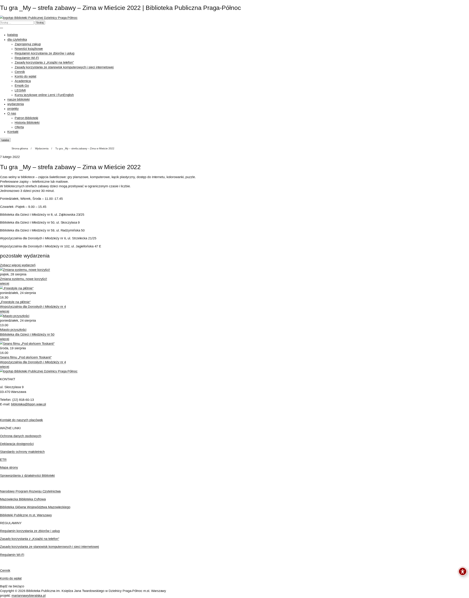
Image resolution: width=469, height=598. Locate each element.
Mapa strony (9, 467)
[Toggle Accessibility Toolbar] (462, 571)
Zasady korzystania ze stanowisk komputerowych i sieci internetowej (64, 67)
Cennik (20, 72)
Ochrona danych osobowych (20, 436)
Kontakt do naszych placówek (21, 420)
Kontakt (12, 132)
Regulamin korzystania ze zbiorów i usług (44, 53)
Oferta (19, 127)
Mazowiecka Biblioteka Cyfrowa (23, 499)
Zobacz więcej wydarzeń (18, 265)
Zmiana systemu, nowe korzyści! (23, 279)
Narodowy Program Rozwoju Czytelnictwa (30, 491)
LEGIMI (20, 90)
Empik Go (22, 85)
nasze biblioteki (18, 99)
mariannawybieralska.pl (29, 595)
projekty (13, 109)
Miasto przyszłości (13, 330)
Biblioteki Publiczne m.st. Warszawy (26, 515)
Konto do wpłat (25, 76)
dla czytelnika (17, 39)
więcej (4, 283)
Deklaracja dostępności (17, 444)
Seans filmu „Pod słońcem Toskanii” (26, 357)
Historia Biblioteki (27, 122)
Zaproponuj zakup (28, 44)
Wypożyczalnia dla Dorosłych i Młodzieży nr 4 (33, 306)
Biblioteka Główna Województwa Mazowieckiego (35, 507)
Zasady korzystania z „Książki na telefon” (44, 62)
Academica (23, 81)
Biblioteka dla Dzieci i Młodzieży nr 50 (27, 334)
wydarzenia (15, 104)
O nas (11, 113)
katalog (12, 35)
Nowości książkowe (29, 49)
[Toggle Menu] (1, 28)
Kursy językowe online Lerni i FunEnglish (44, 95)
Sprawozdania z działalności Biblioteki (27, 475)
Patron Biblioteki (26, 118)
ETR (3, 459)
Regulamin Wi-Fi (27, 58)
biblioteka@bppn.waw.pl (28, 404)
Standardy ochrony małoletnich (22, 452)
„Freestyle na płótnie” (15, 302)
